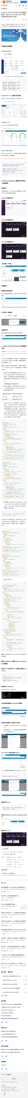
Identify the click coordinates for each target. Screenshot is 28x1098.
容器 (22, 859)
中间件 (15, 866)
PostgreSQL (8, 866)
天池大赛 (11, 1082)
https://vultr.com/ (8, 57)
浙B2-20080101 (15, 1090)
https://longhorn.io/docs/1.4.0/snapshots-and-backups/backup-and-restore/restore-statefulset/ (13, 353)
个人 (25, 8)
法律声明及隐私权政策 (5, 1087)
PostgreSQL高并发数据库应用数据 (9, 1037)
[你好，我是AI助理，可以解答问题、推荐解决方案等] (19, 5)
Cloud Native (9, 862)
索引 (15, 864)
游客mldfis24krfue (4, 900)
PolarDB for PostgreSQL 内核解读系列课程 (11, 1004)
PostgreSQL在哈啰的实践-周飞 (8, 1034)
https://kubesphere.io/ (9, 101)
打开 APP (24, 2)
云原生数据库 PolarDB (11, 859)
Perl (18, 859)
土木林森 (3, 934)
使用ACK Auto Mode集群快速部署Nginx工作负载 (12, 1049)
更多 (2, 1022)
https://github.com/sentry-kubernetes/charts (15, 158)
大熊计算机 (3, 891)
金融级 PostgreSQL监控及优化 (8, 1031)
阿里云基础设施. (4, 925)
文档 (2, 1082)
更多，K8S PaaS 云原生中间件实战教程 (13, 852)
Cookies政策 (13, 1087)
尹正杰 (2, 908)
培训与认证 (15, 1082)
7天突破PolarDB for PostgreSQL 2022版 (10, 1007)
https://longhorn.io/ (8, 128)
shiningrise (3, 967)
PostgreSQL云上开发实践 (7, 1013)
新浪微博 (8, 1074)
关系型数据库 (9, 864)
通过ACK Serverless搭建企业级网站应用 (10, 1052)
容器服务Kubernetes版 (11, 857)
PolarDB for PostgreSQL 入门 (8, 1010)
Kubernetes (20, 864)
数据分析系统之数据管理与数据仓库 (9, 1018)
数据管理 (20, 857)
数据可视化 (16, 862)
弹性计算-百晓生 (4, 917)
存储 (19, 866)
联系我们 (14, 1078)
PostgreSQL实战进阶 (6, 1015)
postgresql (3, 1065)
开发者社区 (6, 1082)
